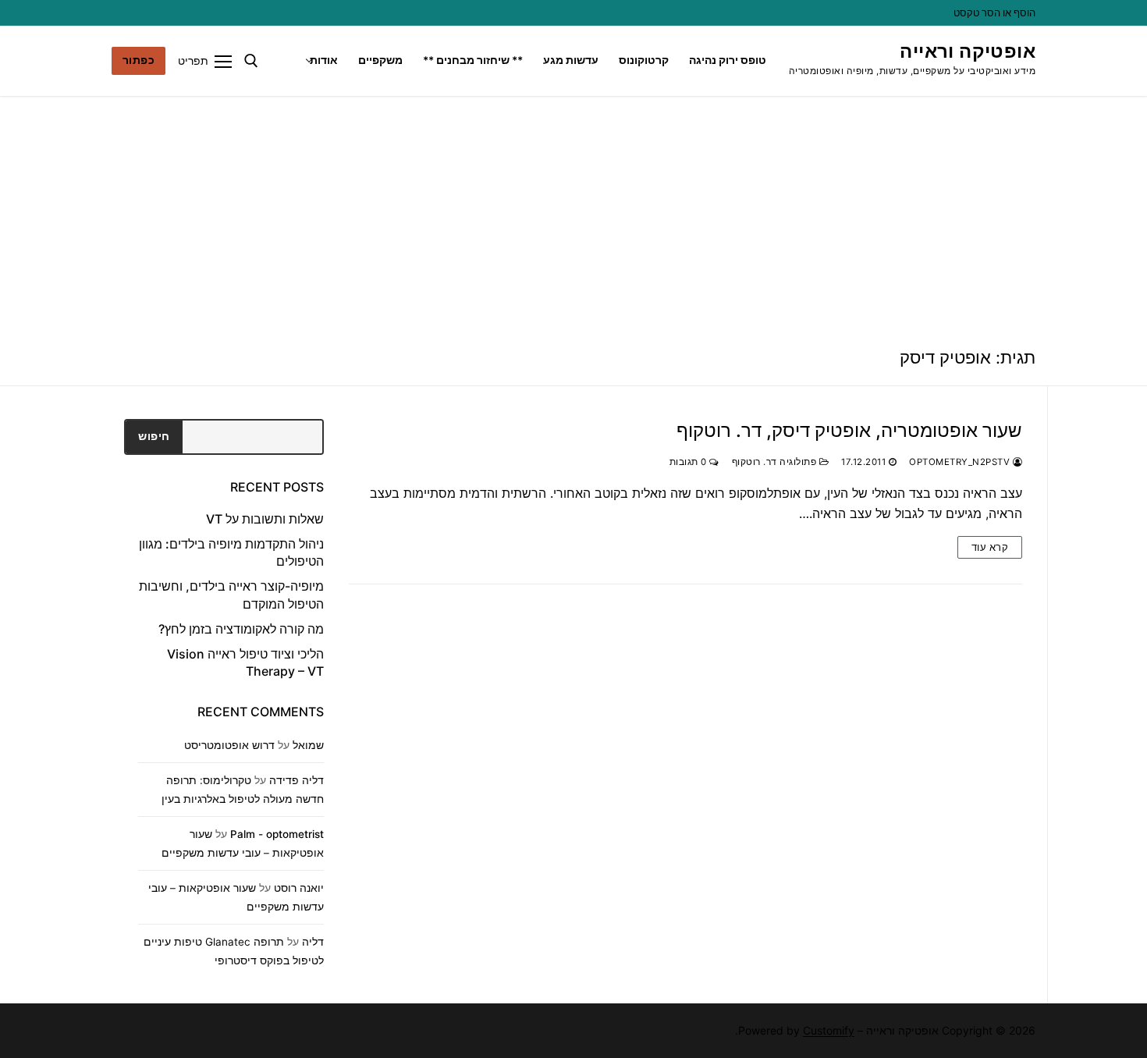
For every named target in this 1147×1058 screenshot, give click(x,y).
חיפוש (154, 436)
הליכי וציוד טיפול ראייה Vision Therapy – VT (245, 662)
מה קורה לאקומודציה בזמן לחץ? (241, 629)
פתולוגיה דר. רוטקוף (775, 461)
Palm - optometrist (277, 834)
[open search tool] (251, 61)
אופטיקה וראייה (967, 51)
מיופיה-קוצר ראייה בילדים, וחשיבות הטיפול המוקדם (231, 594)
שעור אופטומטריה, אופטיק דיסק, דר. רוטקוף (849, 430)
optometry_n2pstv (961, 461)
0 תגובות (689, 461)
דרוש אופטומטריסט (229, 745)
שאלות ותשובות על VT (265, 519)
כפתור (139, 60)
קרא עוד (990, 547)
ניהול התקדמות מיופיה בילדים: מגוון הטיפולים (231, 552)
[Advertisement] (573, 213)
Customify (828, 1030)
